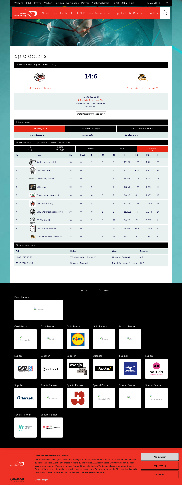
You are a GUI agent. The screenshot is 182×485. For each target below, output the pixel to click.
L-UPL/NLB (78, 13)
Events (37, 3)
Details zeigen (41, 480)
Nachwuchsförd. (101, 3)
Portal (116, 3)
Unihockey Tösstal (45, 179)
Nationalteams (104, 13)
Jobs (124, 3)
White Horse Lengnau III (48, 195)
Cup (90, 13)
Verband (18, 3)
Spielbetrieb (123, 13)
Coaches (152, 13)
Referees (138, 13)
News (45, 13)
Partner (85, 3)
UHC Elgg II (42, 187)
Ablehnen (159, 474)
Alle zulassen (160, 457)
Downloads (72, 3)
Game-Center (60, 13)
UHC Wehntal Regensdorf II (50, 212)
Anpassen (158, 465)
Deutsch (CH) (153, 3)
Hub (131, 3)
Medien (48, 3)
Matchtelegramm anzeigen (90, 114)
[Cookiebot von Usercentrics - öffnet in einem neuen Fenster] (17, 480)
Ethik (28, 3)
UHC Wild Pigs (44, 170)
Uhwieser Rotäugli (40, 88)
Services (59, 3)
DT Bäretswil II (43, 220)
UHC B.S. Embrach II (46, 228)
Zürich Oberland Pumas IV (142, 88)
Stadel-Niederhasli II (46, 162)
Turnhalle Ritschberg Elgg (92, 100)
